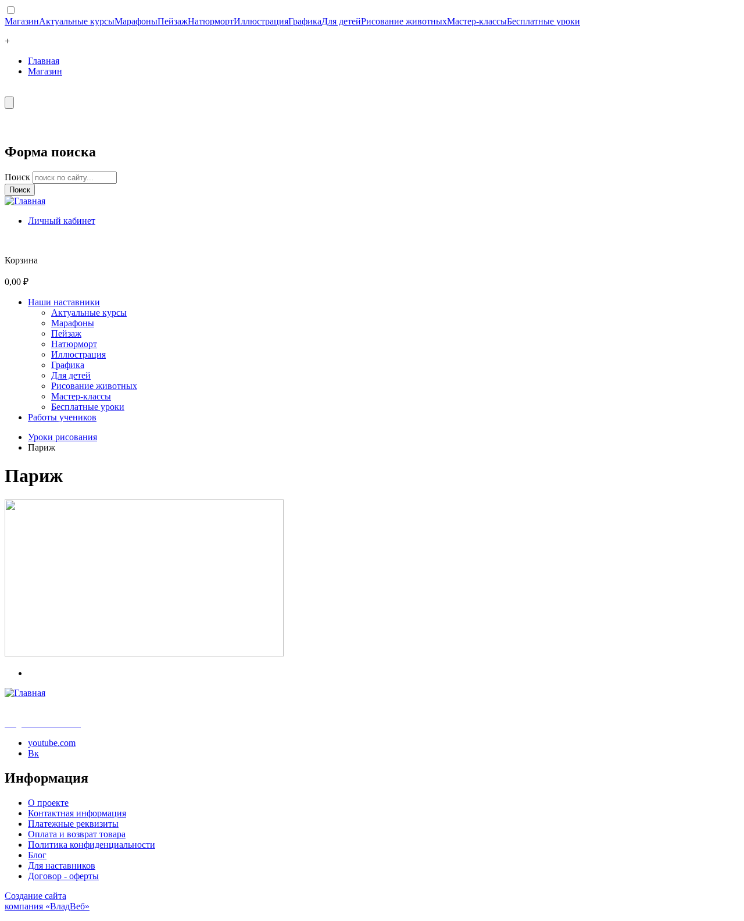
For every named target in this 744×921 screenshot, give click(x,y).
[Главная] (25, 201)
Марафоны (136, 21)
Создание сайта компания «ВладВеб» (47, 901)
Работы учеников (62, 417)
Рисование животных (404, 21)
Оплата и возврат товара (77, 834)
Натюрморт (211, 21)
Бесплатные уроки (543, 21)
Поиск (19, 177)
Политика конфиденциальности (91, 844)
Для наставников (61, 865)
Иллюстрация (261, 21)
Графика (304, 21)
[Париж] (144, 653)
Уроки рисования (62, 437)
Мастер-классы (477, 21)
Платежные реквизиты (73, 824)
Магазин (22, 21)
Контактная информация (77, 813)
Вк (33, 753)
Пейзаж (173, 21)
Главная (43, 61)
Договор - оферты (63, 876)
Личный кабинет (61, 221)
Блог (37, 855)
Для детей (341, 21)
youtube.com (52, 743)
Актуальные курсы (77, 21)
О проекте (48, 803)
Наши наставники (64, 302)
